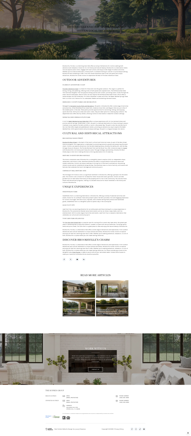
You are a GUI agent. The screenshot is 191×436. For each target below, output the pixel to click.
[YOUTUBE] (144, 429)
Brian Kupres (76, 252)
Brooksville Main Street (70, 142)
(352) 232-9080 (124, 402)
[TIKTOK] (139, 429)
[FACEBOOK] (131, 429)
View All (95, 323)
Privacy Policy (119, 429)
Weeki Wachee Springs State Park (78, 121)
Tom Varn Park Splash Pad (73, 222)
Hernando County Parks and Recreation (82, 106)
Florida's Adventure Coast (70, 89)
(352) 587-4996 (124, 397)
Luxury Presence (80, 429)
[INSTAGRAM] (135, 429)
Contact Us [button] (95, 369)
